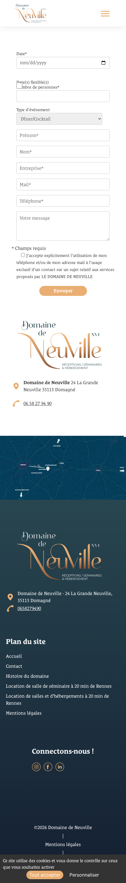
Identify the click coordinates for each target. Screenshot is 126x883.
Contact (14, 666)
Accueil (14, 656)
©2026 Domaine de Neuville (63, 827)
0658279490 (29, 608)
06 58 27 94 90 (37, 403)
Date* (21, 53)
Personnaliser (84, 875)
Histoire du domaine (27, 676)
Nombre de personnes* (37, 87)
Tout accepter (44, 875)
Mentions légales (24, 713)
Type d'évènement (33, 109)
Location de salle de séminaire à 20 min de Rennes (59, 686)
